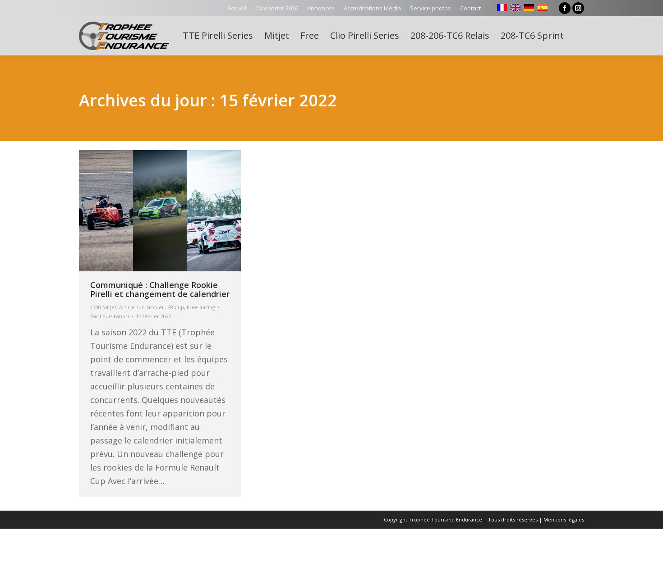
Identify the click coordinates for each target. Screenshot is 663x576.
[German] (529, 7)
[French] (502, 7)
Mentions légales (563, 519)
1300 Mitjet (103, 307)
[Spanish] (543, 7)
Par (109, 316)
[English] (515, 7)
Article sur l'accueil (142, 307)
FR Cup (175, 307)
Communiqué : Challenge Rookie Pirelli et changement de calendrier (160, 289)
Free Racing (201, 307)
